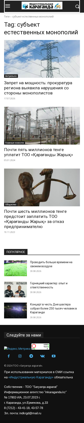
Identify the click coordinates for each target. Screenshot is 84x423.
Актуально (11, 76)
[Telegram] (31, 356)
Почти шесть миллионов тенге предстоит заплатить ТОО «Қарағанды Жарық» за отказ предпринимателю (35, 219)
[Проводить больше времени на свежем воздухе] (15, 268)
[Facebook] (8, 356)
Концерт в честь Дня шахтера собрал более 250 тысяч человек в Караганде (53, 308)
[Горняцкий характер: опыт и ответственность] (15, 289)
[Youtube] (53, 356)
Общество (10, 204)
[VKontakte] (42, 356)
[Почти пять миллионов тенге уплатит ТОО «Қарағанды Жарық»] (42, 126)
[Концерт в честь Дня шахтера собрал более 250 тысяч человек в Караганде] (15, 310)
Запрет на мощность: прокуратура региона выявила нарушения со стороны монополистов (38, 87)
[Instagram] (19, 356)
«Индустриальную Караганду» (31, 377)
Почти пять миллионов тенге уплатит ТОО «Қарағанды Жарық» (38, 152)
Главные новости (14, 142)
